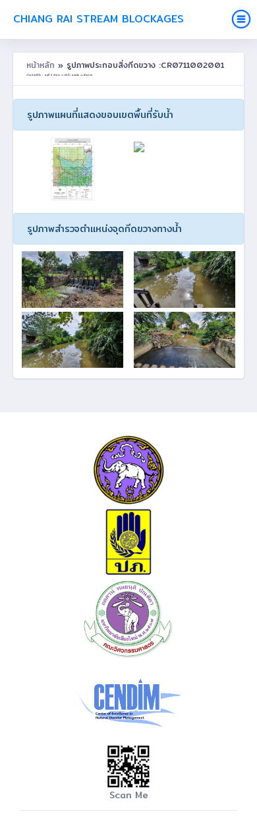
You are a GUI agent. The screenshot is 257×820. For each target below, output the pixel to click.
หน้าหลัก (42, 65)
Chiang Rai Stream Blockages (98, 19)
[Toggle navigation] (241, 19)
